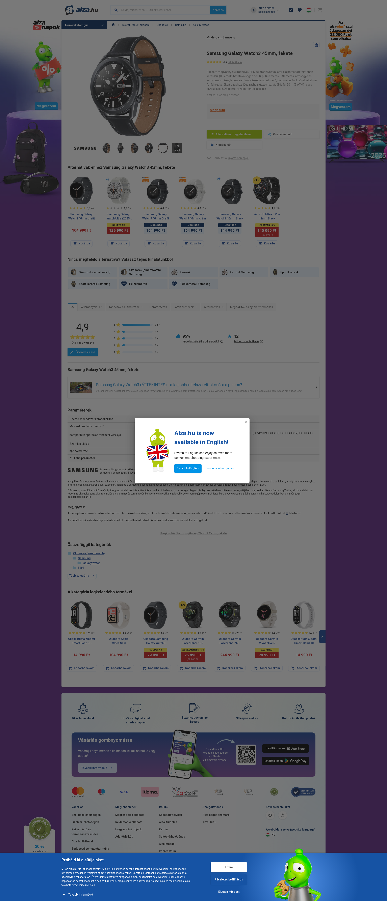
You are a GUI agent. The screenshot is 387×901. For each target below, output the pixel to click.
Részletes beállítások (229, 879)
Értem (229, 867)
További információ (80, 894)
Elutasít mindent (228, 891)
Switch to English (188, 468)
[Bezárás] (246, 422)
